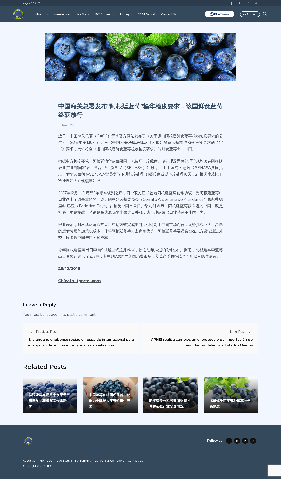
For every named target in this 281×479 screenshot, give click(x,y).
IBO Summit (103, 14)
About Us (41, 14)
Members (60, 14)
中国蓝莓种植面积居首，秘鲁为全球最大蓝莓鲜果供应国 (109, 401)
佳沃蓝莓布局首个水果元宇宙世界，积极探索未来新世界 (49, 401)
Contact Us (168, 14)
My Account (250, 14)
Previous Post (46, 331)
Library (125, 14)
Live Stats (82, 14)
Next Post (237, 331)
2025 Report (146, 14)
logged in (53, 314)
